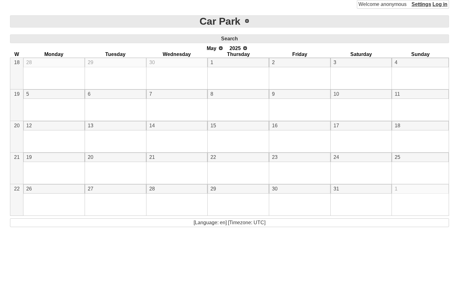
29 (90, 62)
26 (29, 188)
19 (17, 94)
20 (17, 125)
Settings (421, 4)
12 (29, 125)
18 (17, 62)
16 (275, 125)
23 (275, 157)
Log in (439, 4)
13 (90, 125)
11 (397, 94)
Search (229, 38)
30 (152, 62)
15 (213, 125)
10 (336, 94)
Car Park (220, 21)
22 (213, 157)
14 (152, 125)
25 (397, 157)
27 (90, 188)
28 (29, 62)
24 (336, 157)
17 (336, 125)
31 (336, 188)
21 (17, 157)
